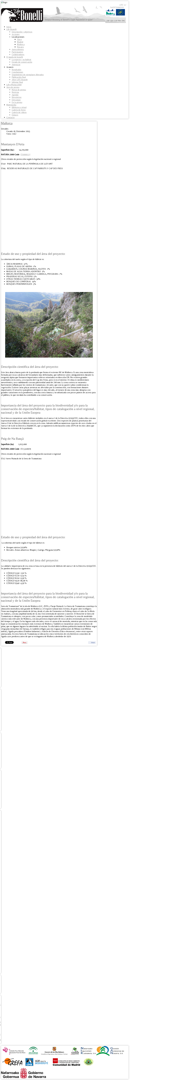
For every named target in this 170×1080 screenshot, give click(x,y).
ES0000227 (25, 154)
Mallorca (6, 123)
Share (93, 642)
